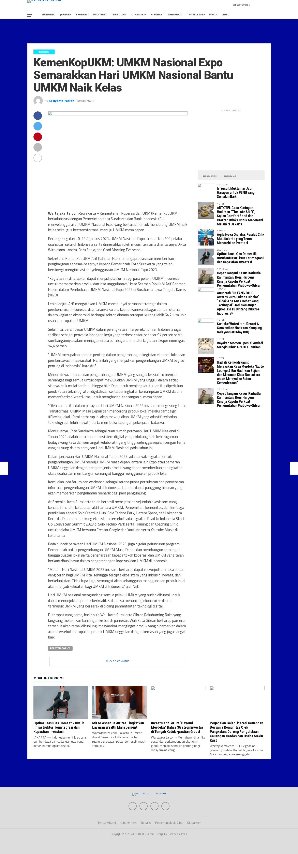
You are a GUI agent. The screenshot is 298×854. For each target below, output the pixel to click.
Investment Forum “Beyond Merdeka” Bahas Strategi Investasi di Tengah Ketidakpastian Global (177, 727)
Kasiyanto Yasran (61, 100)
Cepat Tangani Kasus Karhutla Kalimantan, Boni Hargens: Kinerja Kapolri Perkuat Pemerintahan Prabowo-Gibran (239, 279)
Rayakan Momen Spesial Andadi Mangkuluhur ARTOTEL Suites (240, 345)
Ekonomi (82, 14)
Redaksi (146, 822)
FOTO (213, 14)
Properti (99, 14)
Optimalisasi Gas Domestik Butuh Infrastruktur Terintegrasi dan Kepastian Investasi (240, 258)
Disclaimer (194, 822)
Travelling (195, 14)
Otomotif (138, 14)
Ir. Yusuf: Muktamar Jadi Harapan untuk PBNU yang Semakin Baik (235, 192)
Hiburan (157, 14)
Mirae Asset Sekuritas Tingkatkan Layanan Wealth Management (118, 725)
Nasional (48, 14)
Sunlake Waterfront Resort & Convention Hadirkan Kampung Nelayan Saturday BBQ (239, 328)
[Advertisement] (149, 31)
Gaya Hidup (174, 14)
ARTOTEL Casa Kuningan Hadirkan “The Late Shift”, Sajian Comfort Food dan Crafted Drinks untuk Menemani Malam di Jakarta (240, 216)
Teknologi (118, 14)
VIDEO (225, 14)
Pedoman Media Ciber (169, 822)
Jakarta (65, 14)
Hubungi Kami (128, 822)
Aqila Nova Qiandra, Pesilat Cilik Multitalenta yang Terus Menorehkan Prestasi (240, 238)
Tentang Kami (107, 822)
